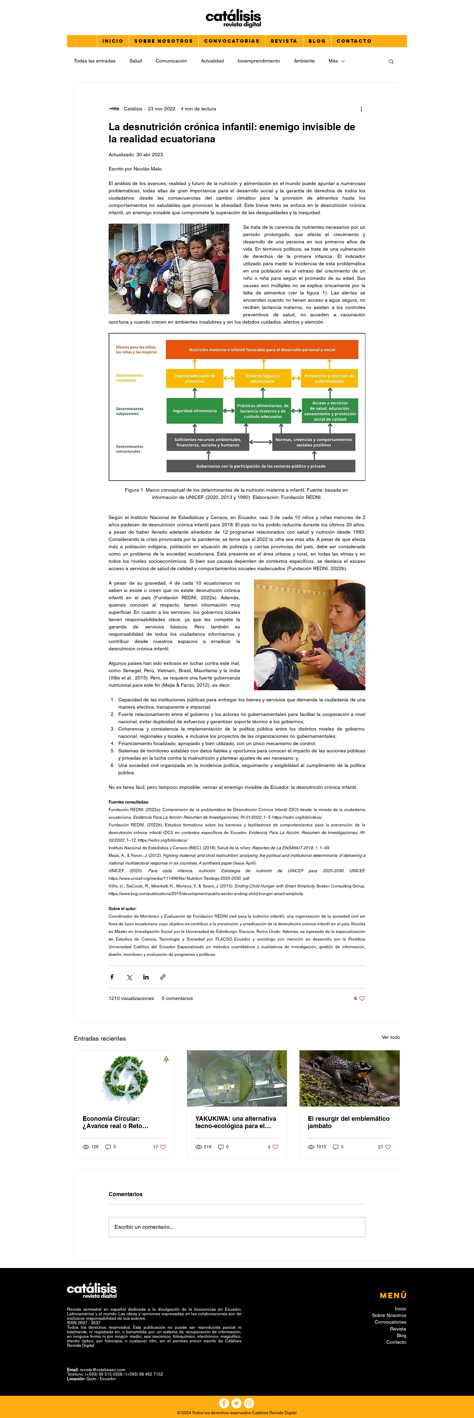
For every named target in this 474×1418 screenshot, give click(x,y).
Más (333, 61)
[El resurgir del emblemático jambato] (349, 1078)
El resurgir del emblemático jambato (349, 1122)
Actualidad (212, 61)
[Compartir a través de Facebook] (112, 977)
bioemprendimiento (259, 61)
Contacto (396, 1342)
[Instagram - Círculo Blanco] (249, 1403)
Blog (401, 1335)
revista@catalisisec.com (102, 1369)
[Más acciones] (361, 109)
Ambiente (304, 61)
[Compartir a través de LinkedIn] (146, 977)
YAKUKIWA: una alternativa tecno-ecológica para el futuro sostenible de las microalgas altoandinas (235, 1122)
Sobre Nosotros (389, 1315)
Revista (398, 1328)
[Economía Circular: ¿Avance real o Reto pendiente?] (124, 1078)
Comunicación (171, 61)
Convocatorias (390, 1321)
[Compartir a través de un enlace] (163, 977)
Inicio (400, 1308)
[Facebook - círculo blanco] (224, 1403)
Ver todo (391, 1037)
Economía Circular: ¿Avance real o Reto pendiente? (112, 1122)
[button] (391, 61)
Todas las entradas (95, 61)
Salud (135, 61)
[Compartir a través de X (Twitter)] (129, 977)
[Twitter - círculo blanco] (236, 1403)
